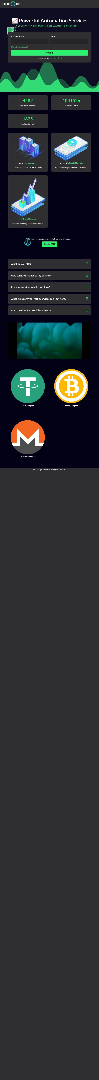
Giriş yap (49, 52)
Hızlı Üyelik (58, 58)
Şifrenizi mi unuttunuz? (19, 47)
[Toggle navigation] (94, 3)
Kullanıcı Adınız (17, 36)
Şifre (52, 36)
